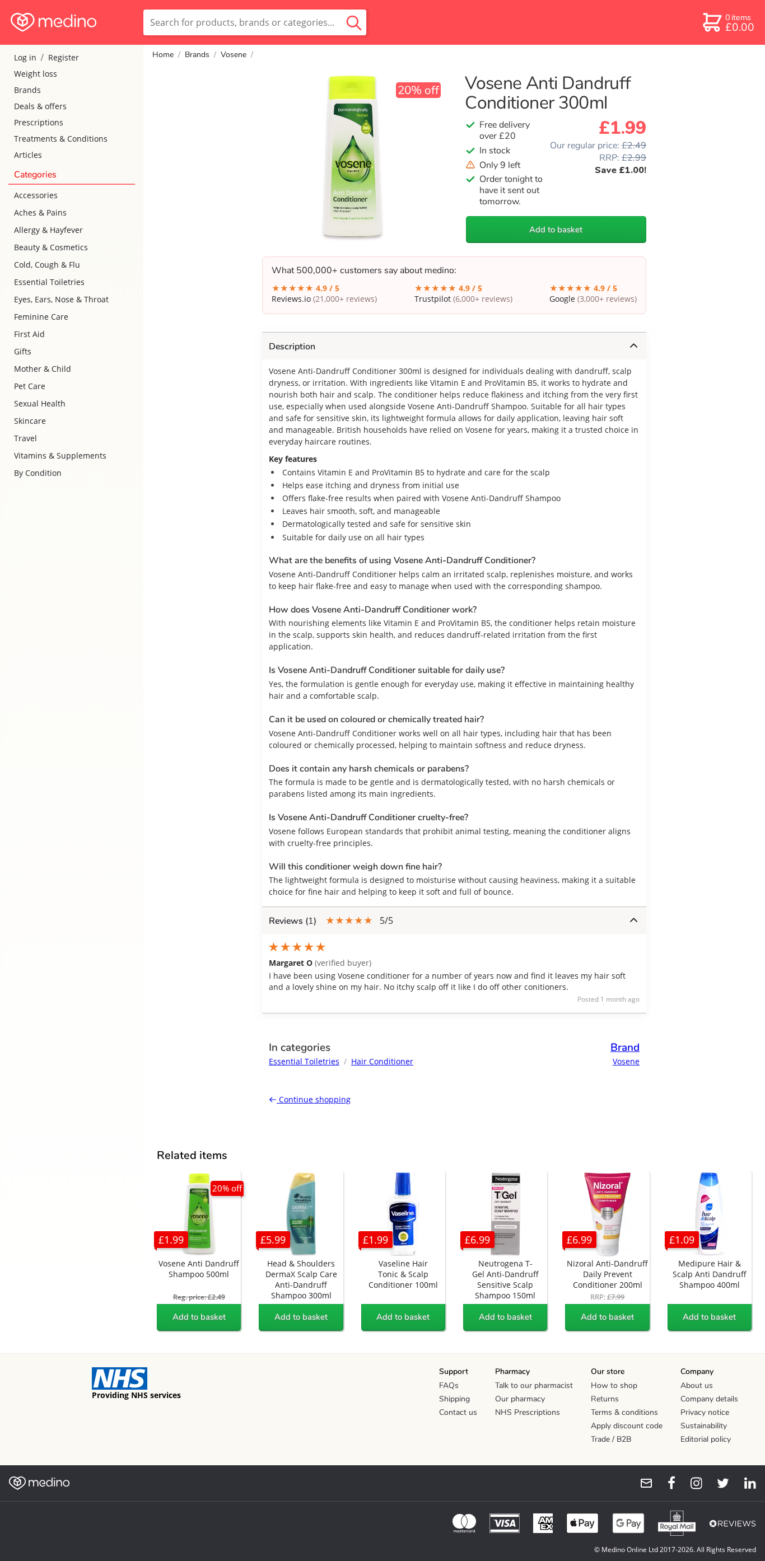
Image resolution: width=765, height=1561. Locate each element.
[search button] (354, 22)
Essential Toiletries (49, 282)
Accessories (36, 195)
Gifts (22, 351)
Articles (28, 154)
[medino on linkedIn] (745, 1483)
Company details (709, 1399)
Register (63, 57)
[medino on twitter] (718, 1483)
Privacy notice (704, 1412)
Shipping (454, 1399)
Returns (605, 1399)
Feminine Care (41, 316)
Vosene (233, 54)
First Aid (29, 334)
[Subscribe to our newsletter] (642, 1483)
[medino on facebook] (664, 1483)
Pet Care (29, 386)
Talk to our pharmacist (534, 1385)
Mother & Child (42, 368)
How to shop (614, 1385)
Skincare (30, 420)
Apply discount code (627, 1425)
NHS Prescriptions (527, 1412)
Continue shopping (314, 1099)
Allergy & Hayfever (48, 230)
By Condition (38, 473)
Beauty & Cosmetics (51, 247)
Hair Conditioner (382, 1061)
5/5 (331, 920)
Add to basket (555, 229)
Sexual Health (40, 403)
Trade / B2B (611, 1439)
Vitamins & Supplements (60, 455)
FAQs (449, 1385)
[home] (71, 22)
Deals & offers (40, 106)
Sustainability (703, 1425)
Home (163, 54)
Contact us (458, 1412)
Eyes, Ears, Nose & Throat (61, 299)
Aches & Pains (40, 212)
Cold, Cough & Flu (47, 264)
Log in (25, 57)
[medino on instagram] (691, 1483)
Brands (27, 90)
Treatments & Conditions (61, 138)
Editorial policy (705, 1439)
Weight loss (35, 73)
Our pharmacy (520, 1399)
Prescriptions (38, 122)
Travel (25, 438)
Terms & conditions (624, 1412)
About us (696, 1385)
